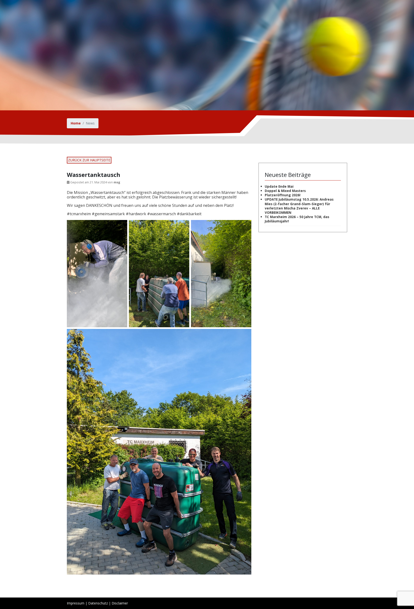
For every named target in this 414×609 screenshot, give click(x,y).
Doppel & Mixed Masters (285, 190)
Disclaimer (120, 603)
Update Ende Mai (279, 186)
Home (76, 123)
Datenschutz (98, 603)
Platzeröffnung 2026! (282, 195)
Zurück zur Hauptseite (89, 160)
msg (117, 182)
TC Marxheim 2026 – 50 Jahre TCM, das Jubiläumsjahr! (297, 218)
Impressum (75, 603)
